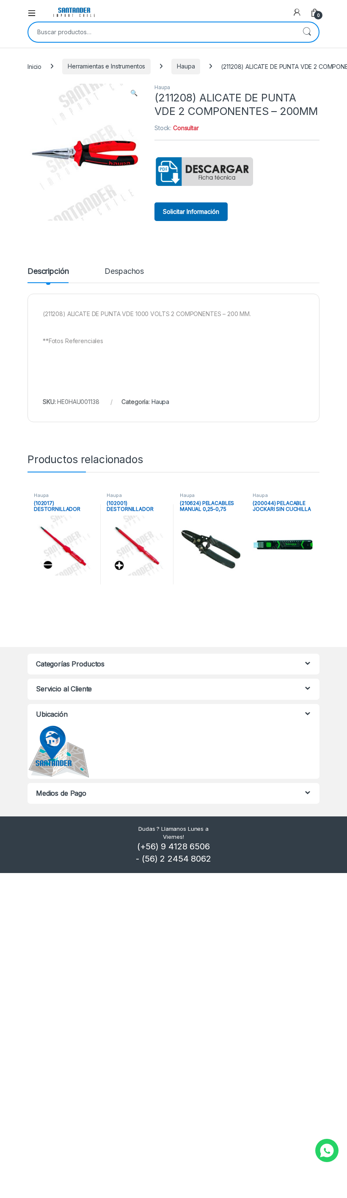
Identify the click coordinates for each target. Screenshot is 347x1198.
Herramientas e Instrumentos (106, 66)
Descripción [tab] (48, 271)
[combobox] (161, 32)
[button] (134, 93)
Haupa (186, 66)
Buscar (307, 32)
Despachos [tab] (124, 271)
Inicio (34, 66)
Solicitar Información (191, 211)
